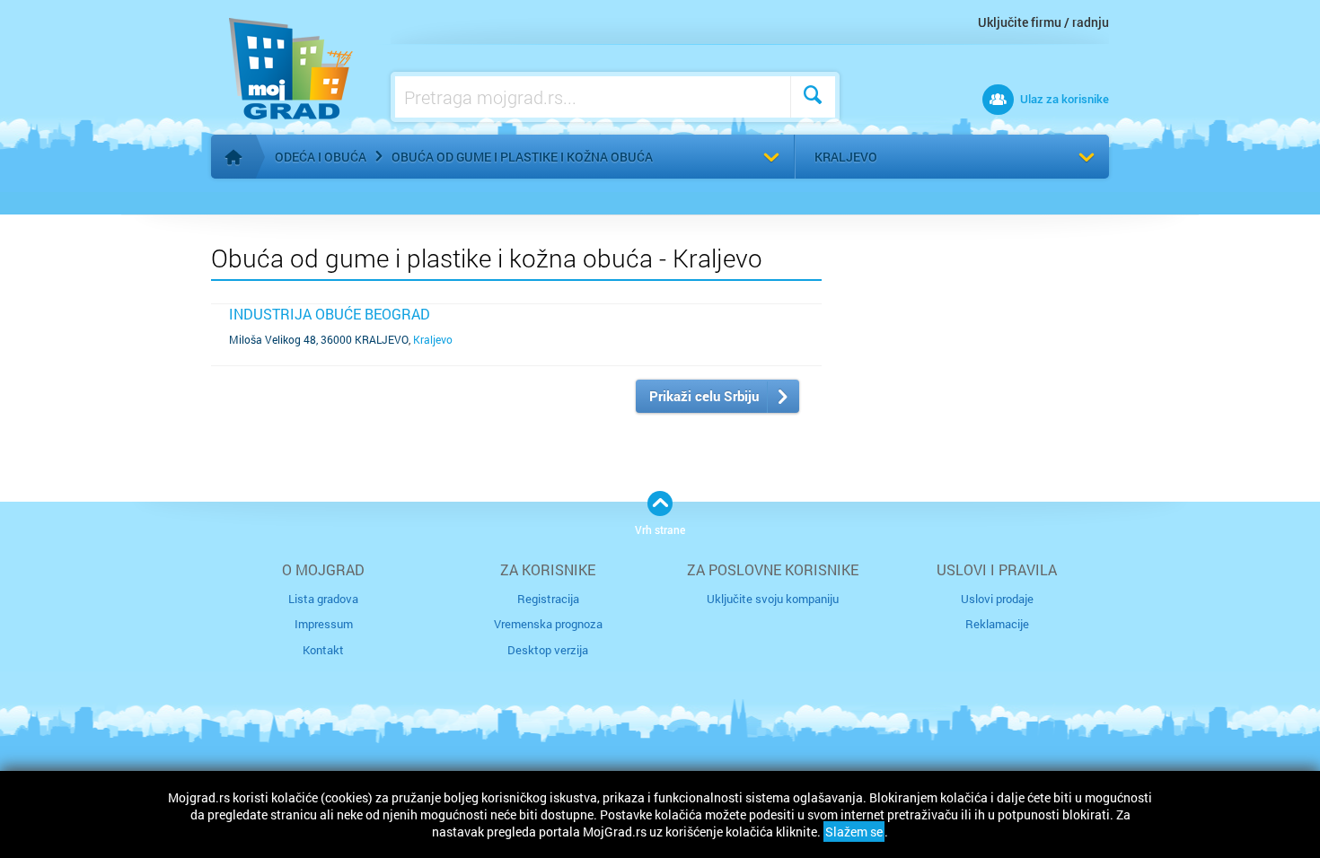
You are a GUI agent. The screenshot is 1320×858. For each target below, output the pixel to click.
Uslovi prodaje (997, 599)
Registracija (548, 599)
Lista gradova (323, 599)
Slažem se (854, 831)
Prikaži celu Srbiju (704, 396)
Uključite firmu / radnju (1043, 22)
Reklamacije (997, 624)
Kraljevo (845, 156)
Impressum (324, 624)
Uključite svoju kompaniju (773, 599)
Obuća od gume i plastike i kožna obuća (522, 156)
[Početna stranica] (233, 157)
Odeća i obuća (320, 156)
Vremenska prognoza (548, 624)
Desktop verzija (547, 650)
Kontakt (323, 650)
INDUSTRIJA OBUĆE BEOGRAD (329, 313)
